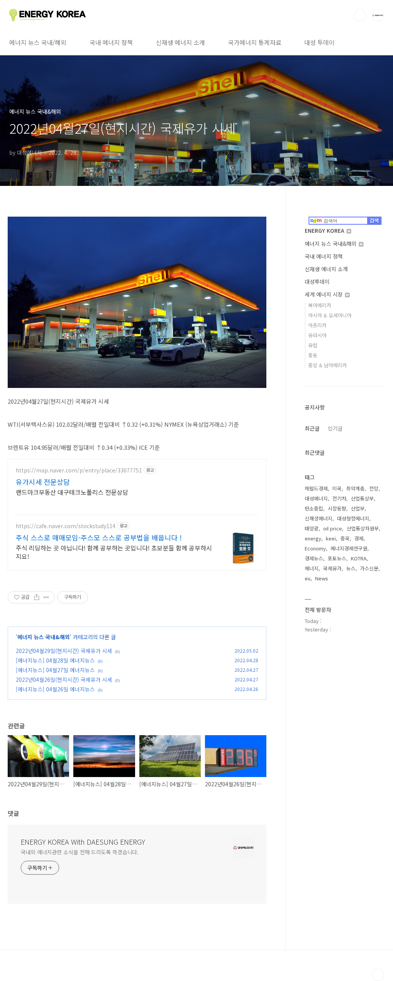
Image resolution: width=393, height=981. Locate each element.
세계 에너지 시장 (324, 294)
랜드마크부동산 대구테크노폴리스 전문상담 (72, 491)
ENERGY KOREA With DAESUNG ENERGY (83, 841)
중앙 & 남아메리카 (327, 365)
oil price (332, 528)
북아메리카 (319, 305)
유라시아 (317, 335)
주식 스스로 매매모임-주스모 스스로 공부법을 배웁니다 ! (99, 537)
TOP (378, 975)
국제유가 (332, 568)
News (321, 578)
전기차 (339, 498)
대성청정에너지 (353, 518)
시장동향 (337, 508)
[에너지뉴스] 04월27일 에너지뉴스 (55, 670)
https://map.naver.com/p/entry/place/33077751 (79, 470)
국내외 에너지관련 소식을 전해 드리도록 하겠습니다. (80, 852)
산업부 (358, 508)
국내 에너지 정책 (111, 42)
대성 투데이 (319, 42)
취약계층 (355, 488)
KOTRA (359, 558)
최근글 (312, 428)
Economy (315, 548)
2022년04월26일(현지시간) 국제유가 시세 (64, 679)
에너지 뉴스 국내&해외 (43, 637)
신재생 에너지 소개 (180, 42)
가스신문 (369, 568)
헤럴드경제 (316, 488)
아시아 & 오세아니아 (330, 315)
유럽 (312, 345)
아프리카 (317, 325)
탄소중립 (314, 508)
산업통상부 (362, 498)
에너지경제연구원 (348, 548)
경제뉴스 (314, 558)
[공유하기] (36, 597)
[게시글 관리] (46, 597)
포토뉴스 (337, 558)
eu (307, 578)
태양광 (312, 528)
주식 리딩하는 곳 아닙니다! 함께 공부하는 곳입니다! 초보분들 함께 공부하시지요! (114, 551)
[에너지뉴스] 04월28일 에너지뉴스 (55, 660)
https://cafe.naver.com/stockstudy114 (66, 526)
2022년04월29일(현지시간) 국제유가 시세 (64, 651)
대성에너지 (316, 498)
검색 (360, 15)
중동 (312, 355)
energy (313, 538)
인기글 (335, 428)
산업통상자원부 (363, 528)
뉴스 (350, 568)
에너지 (312, 568)
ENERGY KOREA (325, 230)
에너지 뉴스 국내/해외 (37, 42)
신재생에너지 (318, 518)
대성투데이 (317, 281)
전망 (373, 488)
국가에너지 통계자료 (254, 42)
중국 (345, 538)
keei (331, 538)
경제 (358, 538)
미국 (337, 488)
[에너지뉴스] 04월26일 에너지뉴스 (55, 689)
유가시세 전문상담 (43, 481)
